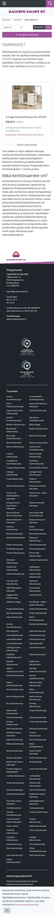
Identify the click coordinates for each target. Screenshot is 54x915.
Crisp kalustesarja (14, 478)
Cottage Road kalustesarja (35, 473)
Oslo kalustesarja (14, 728)
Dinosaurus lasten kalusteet (37, 487)
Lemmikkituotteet (14, 639)
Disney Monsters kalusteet (14, 521)
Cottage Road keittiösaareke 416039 (25, 117)
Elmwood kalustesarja (35, 539)
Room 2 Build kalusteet (35, 752)
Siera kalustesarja (14, 789)
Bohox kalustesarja (15, 446)
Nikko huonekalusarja (36, 691)
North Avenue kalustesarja (35, 698)
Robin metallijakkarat (36, 745)
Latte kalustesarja (37, 631)
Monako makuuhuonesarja (37, 670)
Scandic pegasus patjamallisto (14, 770)
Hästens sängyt (13, 601)
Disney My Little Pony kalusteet (36, 514)
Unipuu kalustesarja (35, 820)
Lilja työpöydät (35, 643)
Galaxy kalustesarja (38, 559)
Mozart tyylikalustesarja (36, 677)
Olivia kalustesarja (37, 717)
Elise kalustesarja (14, 533)
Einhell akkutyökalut (15, 537)
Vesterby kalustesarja (12, 838)
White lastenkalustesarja (37, 849)
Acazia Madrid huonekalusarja (36, 398)
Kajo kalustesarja (14, 617)
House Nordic (35, 594)
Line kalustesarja (37, 639)
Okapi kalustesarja (37, 710)
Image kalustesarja (15, 608)
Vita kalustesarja (14, 844)
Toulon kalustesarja (38, 812)
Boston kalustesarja (38, 442)
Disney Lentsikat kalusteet (36, 504)
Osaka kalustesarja (38, 721)
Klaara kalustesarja (38, 624)
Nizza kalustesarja (14, 689)
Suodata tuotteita (28, 34)
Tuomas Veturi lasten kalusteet (13, 820)
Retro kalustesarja (37, 739)
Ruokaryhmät (35, 761)
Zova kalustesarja (14, 855)
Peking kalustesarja (38, 728)
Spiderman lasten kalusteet (37, 795)
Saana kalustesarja (38, 768)
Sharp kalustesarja (15, 782)
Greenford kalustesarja (12, 568)
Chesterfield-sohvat (38, 467)
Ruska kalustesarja (38, 757)
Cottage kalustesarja (12, 473)
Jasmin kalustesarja (38, 608)
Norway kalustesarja (35, 705)
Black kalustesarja (37, 435)
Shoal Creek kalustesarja (35, 784)
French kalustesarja (15, 552)
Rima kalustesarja (14, 750)
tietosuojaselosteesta (26, 904)
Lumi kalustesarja (37, 647)
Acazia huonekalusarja (13, 398)
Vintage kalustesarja (35, 838)
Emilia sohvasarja (14, 544)
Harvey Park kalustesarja (12, 582)
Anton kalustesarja (37, 410)
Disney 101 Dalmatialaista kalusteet (13, 495)
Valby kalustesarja (37, 826)
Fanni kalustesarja (37, 544)
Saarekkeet (31, 19)
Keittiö (17, 19)
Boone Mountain (14, 442)
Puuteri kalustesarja (35, 734)
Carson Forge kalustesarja (35, 455)
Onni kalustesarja (14, 717)
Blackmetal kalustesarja (12, 430)
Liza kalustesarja (14, 643)
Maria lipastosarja (37, 654)
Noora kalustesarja (15, 696)
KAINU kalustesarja (38, 613)
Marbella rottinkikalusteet (13, 656)
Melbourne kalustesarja (35, 663)
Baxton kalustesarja (38, 428)
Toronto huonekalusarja (13, 813)
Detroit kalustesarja (15, 485)
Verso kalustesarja (37, 830)
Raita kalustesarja (14, 739)
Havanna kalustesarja (35, 582)
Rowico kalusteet (14, 757)
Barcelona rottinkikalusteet (36, 419)
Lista (48, 27)
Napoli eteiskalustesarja (14, 684)
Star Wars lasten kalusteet (14, 802)
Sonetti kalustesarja (15, 794)
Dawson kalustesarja (35, 480)
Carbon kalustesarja (12, 455)
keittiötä (7, 59)
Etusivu (6, 19)
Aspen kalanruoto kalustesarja (14, 412)
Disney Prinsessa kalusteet (37, 521)
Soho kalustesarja (37, 789)
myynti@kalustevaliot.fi (17, 291)
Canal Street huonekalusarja (36, 448)
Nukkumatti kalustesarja (12, 712)
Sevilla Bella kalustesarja (35, 777)
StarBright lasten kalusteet (36, 802)
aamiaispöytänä (35, 66)
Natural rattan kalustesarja (35, 684)
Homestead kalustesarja (35, 589)
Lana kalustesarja (14, 635)
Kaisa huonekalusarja (36, 618)
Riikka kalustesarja (15, 743)
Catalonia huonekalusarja (36, 462)
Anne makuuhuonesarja (14, 405)
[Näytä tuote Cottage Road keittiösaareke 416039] (27, 97)
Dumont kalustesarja (12, 528)
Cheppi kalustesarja (15, 467)
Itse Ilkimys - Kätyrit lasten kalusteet (37, 603)
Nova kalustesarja (14, 703)
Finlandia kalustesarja (12, 561)
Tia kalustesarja (36, 808)
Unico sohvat (12, 826)
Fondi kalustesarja (14, 548)
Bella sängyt (34, 424)
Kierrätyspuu (12, 631)
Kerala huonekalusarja (13, 625)
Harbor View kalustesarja (35, 575)
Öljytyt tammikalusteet (13, 861)
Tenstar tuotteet (13, 808)
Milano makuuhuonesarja (14, 670)
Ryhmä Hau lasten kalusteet (14, 763)
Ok (7, 910)
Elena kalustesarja (37, 533)
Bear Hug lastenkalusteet (13, 437)
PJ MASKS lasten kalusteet (13, 734)
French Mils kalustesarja (35, 554)
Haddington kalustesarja (35, 568)
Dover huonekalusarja (36, 528)
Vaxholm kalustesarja (12, 831)
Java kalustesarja (14, 613)
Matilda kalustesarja (12, 663)
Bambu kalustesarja (15, 424)
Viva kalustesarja (37, 844)
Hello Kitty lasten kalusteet (14, 589)
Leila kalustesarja (37, 635)
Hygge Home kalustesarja (12, 596)
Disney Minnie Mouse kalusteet (14, 514)
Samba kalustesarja (15, 775)
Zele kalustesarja (37, 855)
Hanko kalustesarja (15, 573)
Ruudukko (39, 27)
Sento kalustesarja (15, 675)
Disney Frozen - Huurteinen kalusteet (13, 505)
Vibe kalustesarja (14, 848)
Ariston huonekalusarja (13, 419)
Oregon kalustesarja (12, 723)
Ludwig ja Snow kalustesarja (13, 649)
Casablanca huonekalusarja (13, 462)
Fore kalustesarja (37, 548)
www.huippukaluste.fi (16, 319)
